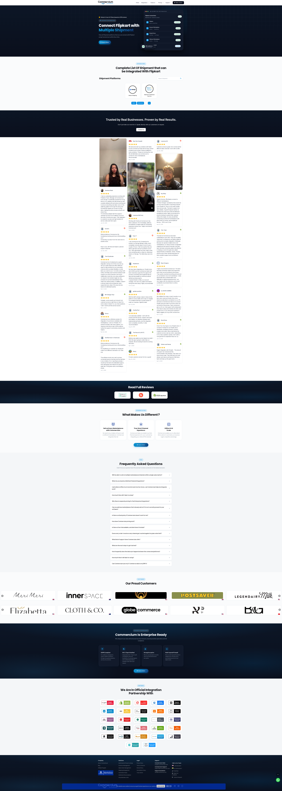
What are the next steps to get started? (124, 545)
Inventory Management (124, 765)
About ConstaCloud (103, 763)
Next (279, 595)
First (133, 103)
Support (168, 2)
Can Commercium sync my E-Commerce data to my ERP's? (129, 563)
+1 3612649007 (177, 765)
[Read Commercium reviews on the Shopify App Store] (159, 395)
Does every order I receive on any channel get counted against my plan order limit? (137, 533)
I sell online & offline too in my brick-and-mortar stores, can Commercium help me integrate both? (139, 488)
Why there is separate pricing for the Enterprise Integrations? (131, 501)
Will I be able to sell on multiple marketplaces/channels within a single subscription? (137, 475)
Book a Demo (179, 2)
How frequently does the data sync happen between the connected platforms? (136, 551)
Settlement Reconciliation (125, 775)
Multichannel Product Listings (126, 763)
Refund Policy (140, 768)
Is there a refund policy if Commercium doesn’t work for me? (130, 515)
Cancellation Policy (141, 770)
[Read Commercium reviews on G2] (141, 395)
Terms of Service (141, 765)
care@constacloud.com (160, 772)
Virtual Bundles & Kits (124, 777)
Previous (140, 103)
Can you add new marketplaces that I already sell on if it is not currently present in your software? (138, 508)
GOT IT (168, 786)
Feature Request (177, 777)
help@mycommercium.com (161, 764)
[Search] (181, 78)
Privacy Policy (140, 763)
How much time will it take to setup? (123, 495)
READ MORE (160, 786)
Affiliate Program (102, 768)
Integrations (144, 2)
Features (153, 2)
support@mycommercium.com (162, 768)
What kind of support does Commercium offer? (126, 539)
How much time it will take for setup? (123, 557)
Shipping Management (124, 770)
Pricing (160, 2)
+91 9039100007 (178, 768)
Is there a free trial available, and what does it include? (128, 527)
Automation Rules (123, 772)
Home (137, 2)
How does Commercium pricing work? (123, 521)
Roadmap (175, 771)
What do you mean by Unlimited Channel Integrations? (128, 481)
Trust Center (140, 772)
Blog (99, 765)
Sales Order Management (125, 768)
